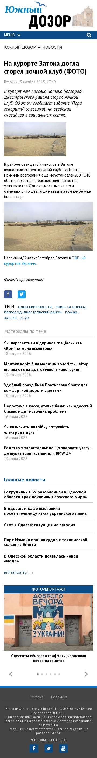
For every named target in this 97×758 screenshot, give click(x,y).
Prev (10, 674)
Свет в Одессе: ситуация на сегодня (39, 524)
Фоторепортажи (48, 589)
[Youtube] (63, 748)
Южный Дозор (20, 47)
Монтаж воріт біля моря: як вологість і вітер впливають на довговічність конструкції (46, 366)
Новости (52, 47)
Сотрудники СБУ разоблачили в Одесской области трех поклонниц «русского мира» (45, 494)
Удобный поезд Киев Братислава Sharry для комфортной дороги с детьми (46, 387)
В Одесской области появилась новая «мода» (41, 558)
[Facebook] (34, 748)
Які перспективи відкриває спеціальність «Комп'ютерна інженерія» (43, 345)
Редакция (59, 696)
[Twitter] (48, 748)
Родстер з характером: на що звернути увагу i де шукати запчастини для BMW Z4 (47, 450)
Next (86, 674)
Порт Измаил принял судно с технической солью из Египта (45, 542)
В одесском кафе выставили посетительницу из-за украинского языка (45, 511)
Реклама (37, 696)
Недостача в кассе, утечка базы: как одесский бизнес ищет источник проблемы (48, 408)
